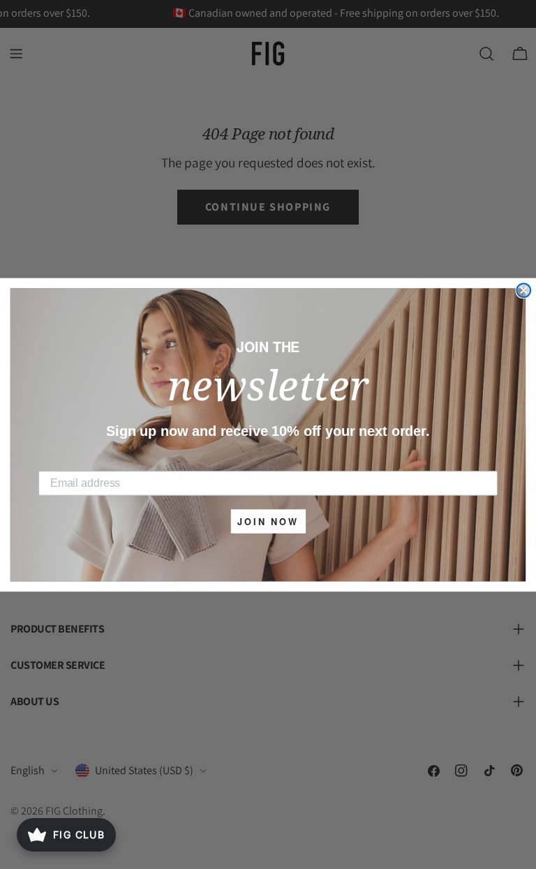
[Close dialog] (523, 290)
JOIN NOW (268, 521)
